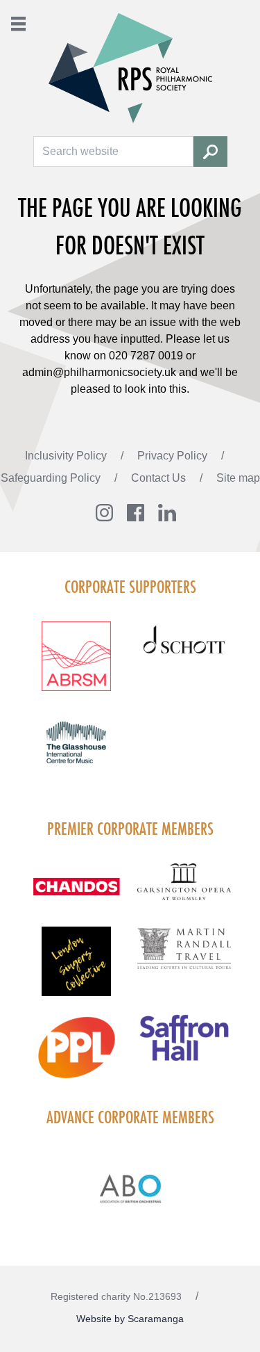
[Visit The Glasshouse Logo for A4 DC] (76, 751)
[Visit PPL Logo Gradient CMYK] (76, 1056)
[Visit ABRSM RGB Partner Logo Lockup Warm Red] (76, 664)
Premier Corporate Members (130, 828)
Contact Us (160, 478)
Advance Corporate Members (130, 1117)
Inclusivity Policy (67, 456)
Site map (238, 478)
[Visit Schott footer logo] (184, 653)
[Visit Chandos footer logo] (76, 895)
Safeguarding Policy (52, 478)
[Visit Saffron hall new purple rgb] (184, 1046)
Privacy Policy (173, 456)
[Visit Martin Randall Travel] (184, 956)
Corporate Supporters (130, 586)
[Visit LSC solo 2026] (76, 970)
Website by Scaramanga (130, 1318)
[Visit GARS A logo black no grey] (184, 890)
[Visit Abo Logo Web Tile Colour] (130, 1186)
